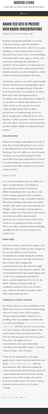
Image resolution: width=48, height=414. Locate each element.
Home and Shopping (12, 397)
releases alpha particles (20, 363)
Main (24, 397)
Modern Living (24, 3)
